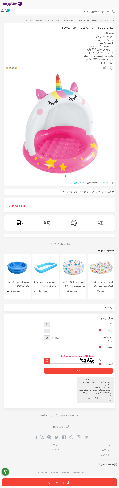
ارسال (78, 370)
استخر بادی (68, 20)
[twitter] (56, 437)
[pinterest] (49, 437)
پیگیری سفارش (107, 454)
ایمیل (110, 330)
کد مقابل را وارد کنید (106, 362)
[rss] (41, 437)
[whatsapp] (71, 437)
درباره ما (56, 444)
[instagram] (78, 437)
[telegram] (85, 437)
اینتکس (104, 182)
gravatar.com (103, 392)
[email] (34, 437)
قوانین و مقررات (106, 449)
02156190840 (57, 427)
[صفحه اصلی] (114, 20)
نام (111, 324)
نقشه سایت (55, 449)
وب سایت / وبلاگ (107, 339)
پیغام (110, 347)
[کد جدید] (47, 361)
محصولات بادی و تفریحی (87, 20)
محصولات (105, 20)
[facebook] (63, 437)
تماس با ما (109, 444)
